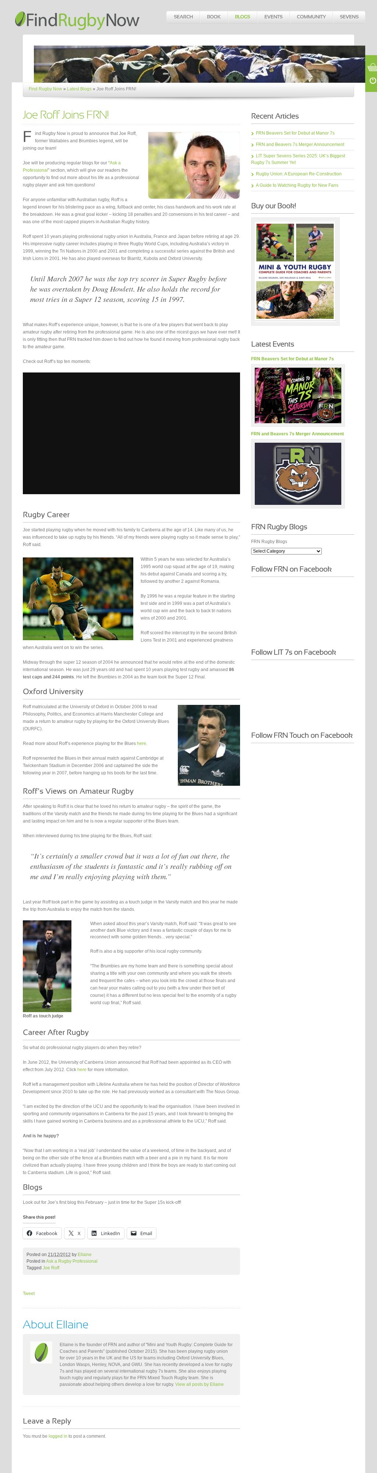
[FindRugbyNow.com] (78, 17)
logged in (58, 1436)
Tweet (29, 1293)
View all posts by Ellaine (199, 1384)
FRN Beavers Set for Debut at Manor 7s (295, 133)
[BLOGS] (242, 17)
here (141, 743)
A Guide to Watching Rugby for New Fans (297, 185)
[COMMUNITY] (310, 17)
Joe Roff (51, 1267)
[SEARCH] (183, 17)
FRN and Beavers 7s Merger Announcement (300, 144)
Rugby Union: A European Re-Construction (299, 173)
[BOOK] (214, 17)
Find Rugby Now (45, 89)
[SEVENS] (348, 17)
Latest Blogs (79, 89)
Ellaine (85, 1254)
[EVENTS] (273, 17)
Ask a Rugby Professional (72, 1261)
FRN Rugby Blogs (269, 541)
